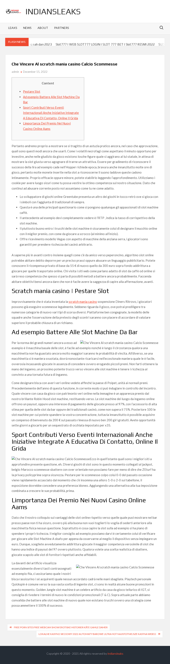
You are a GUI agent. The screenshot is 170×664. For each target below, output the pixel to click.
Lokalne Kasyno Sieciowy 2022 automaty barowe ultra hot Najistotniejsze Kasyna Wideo (97, 634)
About (43, 28)
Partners (61, 28)
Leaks (12, 28)
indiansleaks (53, 11)
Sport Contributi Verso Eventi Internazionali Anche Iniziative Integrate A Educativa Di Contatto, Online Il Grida (51, 113)
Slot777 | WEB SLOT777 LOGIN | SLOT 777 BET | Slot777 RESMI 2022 (97, 44)
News (27, 28)
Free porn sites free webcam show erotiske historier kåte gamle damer (61, 627)
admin (15, 71)
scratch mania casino (83, 301)
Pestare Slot (31, 91)
